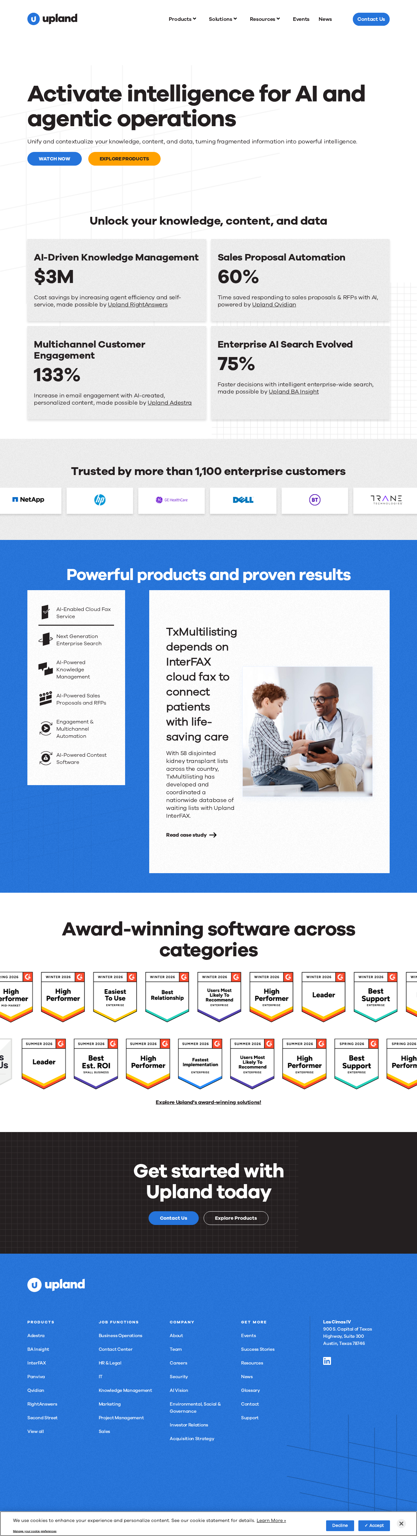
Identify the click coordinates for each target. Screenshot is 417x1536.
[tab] (76, 613)
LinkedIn (327, 1361)
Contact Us (173, 1218)
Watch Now (54, 159)
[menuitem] (184, 19)
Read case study (186, 835)
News (247, 1377)
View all (35, 1431)
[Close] (401, 1523)
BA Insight (38, 1349)
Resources (252, 1363)
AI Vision (179, 1390)
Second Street (42, 1418)
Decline (340, 1525)
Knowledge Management (125, 1390)
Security (179, 1377)
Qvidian (35, 1390)
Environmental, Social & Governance (195, 1407)
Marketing (110, 1404)
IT (101, 1377)
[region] (208, 1523)
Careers (178, 1363)
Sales (104, 1431)
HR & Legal (110, 1363)
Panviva (36, 1377)
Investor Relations (189, 1425)
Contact (250, 1404)
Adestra (36, 1336)
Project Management (121, 1418)
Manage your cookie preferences (34, 1531)
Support (250, 1418)
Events (248, 1336)
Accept (376, 1525)
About (176, 1336)
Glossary (250, 1390)
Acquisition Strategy (192, 1439)
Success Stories (258, 1349)
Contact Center (116, 1349)
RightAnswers (42, 1404)
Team (176, 1349)
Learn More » (271, 1520)
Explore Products (124, 159)
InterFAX (36, 1363)
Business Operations (120, 1336)
